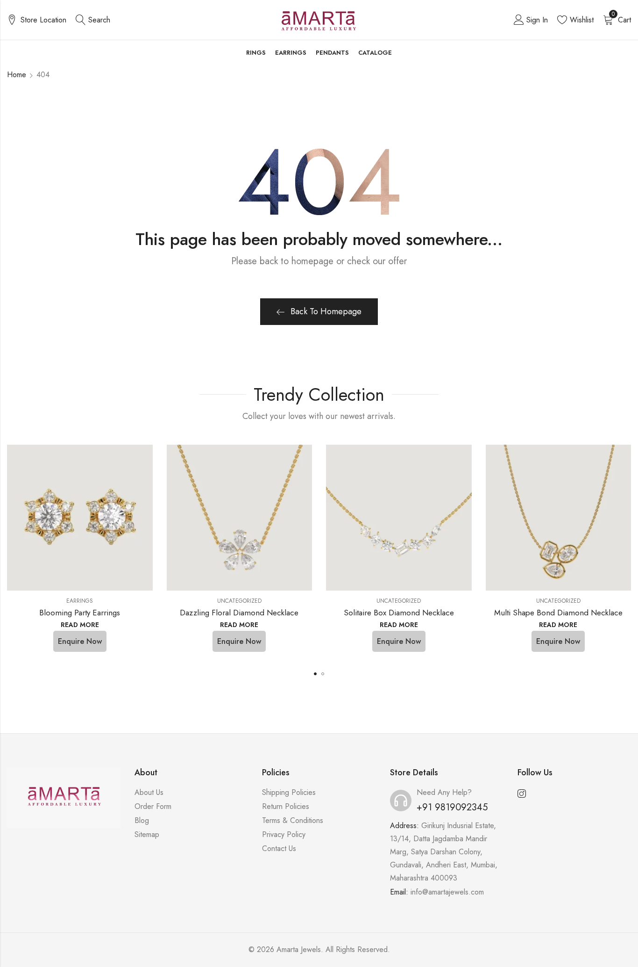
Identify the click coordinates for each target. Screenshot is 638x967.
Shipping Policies (289, 792)
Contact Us (279, 848)
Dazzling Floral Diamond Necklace (239, 612)
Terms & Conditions (292, 820)
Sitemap (147, 834)
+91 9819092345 (452, 807)
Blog (142, 820)
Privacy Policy (283, 834)
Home (16, 74)
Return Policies (285, 806)
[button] (315, 673)
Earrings (79, 601)
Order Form (153, 806)
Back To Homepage (326, 311)
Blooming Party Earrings (79, 612)
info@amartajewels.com (447, 892)
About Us (149, 792)
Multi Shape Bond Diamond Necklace (558, 612)
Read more (80, 625)
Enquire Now (80, 641)
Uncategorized (239, 601)
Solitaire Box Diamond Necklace (399, 612)
